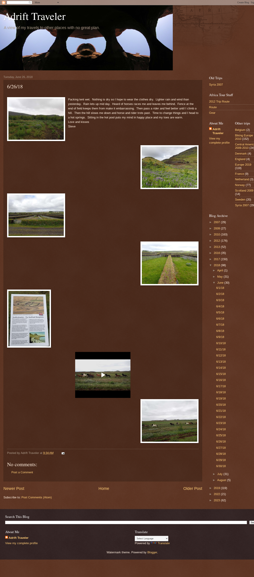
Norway (240, 185)
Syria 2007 (216, 84)
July (220, 474)
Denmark (241, 153)
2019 (217, 488)
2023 (217, 500)
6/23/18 (221, 423)
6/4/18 (220, 306)
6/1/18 (220, 288)
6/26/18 (221, 441)
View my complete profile (21, 543)
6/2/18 (220, 294)
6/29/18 (221, 460)
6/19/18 (221, 398)
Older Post (192, 488)
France (239, 173)
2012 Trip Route (219, 101)
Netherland (242, 179)
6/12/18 (221, 355)
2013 (217, 247)
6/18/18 (221, 392)
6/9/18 (220, 337)
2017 (217, 259)
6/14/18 (221, 367)
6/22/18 (221, 417)
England (240, 159)
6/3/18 (220, 300)
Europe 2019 (243, 164)
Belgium (240, 130)
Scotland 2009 (244, 190)
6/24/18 (221, 429)
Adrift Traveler (34, 16)
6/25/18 (221, 435)
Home (103, 488)
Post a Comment (22, 472)
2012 (217, 240)
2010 (217, 234)
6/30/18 (221, 466)
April (220, 270)
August (222, 480)
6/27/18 (221, 447)
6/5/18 (220, 312)
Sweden (240, 199)
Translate (164, 543)
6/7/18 (220, 324)
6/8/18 (220, 331)
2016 (217, 253)
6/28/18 (221, 453)
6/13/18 (221, 361)
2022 (217, 494)
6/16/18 (221, 380)
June (220, 282)
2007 (217, 222)
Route (213, 107)
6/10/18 (221, 343)
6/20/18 (221, 404)
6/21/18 (221, 410)
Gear (212, 112)
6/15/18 (221, 374)
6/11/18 (220, 349)
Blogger (152, 552)
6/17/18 (221, 386)
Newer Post (13, 488)
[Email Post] (62, 453)
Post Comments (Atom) (36, 497)
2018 (217, 265)
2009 (217, 228)
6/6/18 (220, 318)
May (220, 276)
